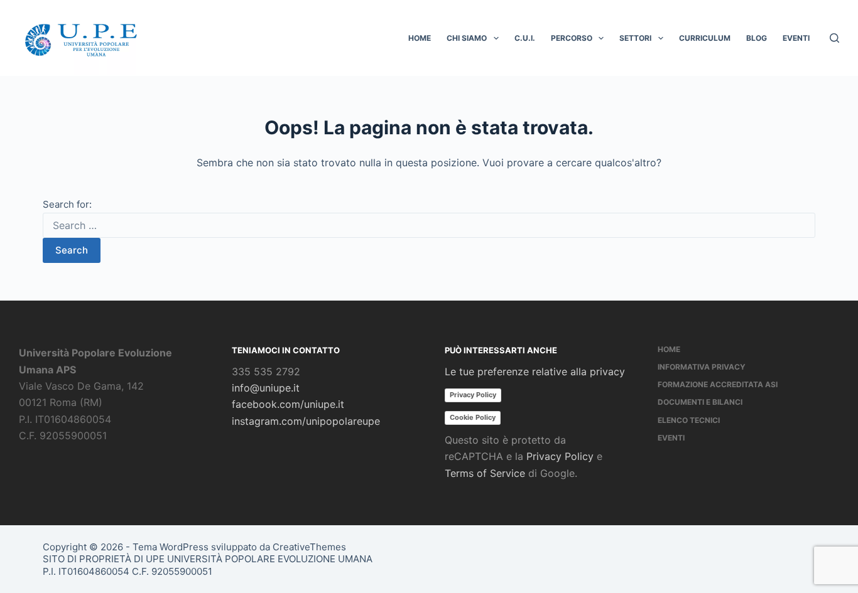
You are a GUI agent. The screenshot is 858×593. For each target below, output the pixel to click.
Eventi (796, 38)
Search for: (67, 204)
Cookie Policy (473, 417)
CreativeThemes (309, 547)
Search (71, 250)
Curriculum (704, 38)
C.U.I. (524, 38)
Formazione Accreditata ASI (718, 384)
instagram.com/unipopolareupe (306, 421)
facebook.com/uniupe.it (288, 404)
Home (419, 38)
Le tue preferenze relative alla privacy (535, 371)
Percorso (571, 38)
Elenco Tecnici (689, 420)
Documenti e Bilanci (700, 402)
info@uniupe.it (266, 388)
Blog (756, 38)
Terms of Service (485, 473)
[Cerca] (834, 38)
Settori (635, 38)
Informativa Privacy (702, 366)
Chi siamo (467, 38)
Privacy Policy (473, 394)
